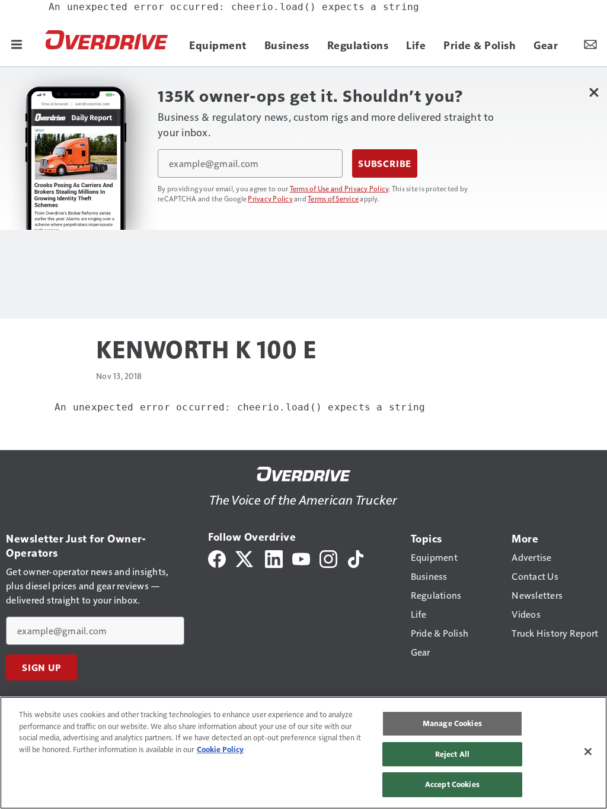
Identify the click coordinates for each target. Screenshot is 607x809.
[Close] (588, 752)
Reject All (452, 754)
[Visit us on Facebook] (217, 557)
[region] (303, 752)
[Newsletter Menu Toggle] (590, 44)
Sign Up (41, 667)
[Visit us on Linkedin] (274, 557)
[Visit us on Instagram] (328, 557)
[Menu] (16, 44)
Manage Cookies (452, 723)
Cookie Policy (220, 749)
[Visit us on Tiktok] (356, 557)
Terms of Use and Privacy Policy (339, 188)
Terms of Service (333, 198)
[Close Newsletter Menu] (593, 92)
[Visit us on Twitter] (245, 557)
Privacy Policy (270, 198)
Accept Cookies (452, 784)
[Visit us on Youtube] (301, 557)
